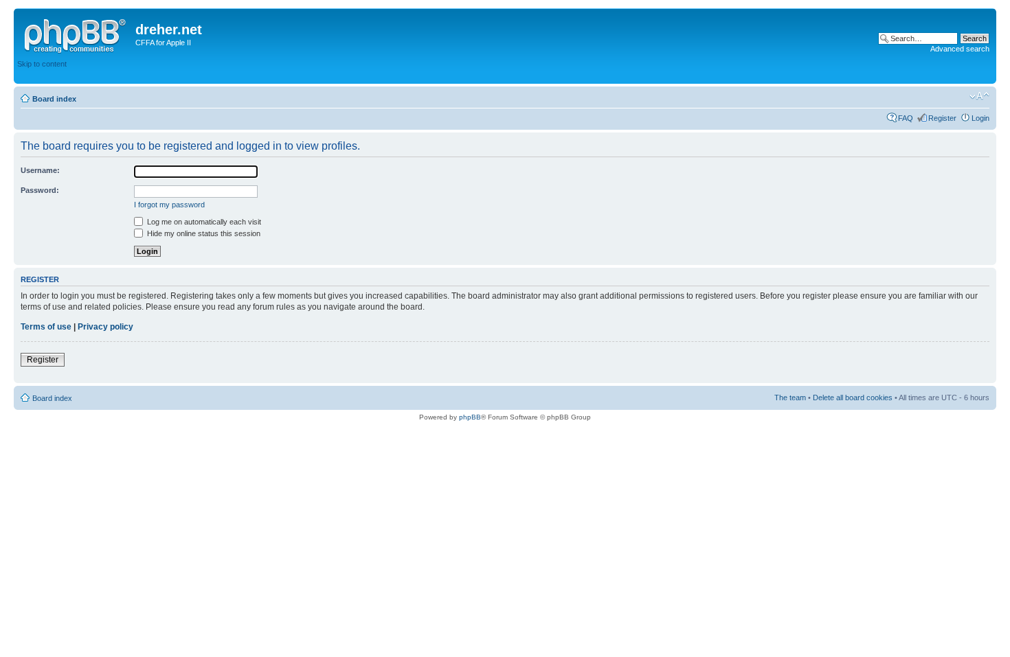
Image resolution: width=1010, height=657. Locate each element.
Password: (40, 190)
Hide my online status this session (202, 233)
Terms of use (46, 327)
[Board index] (76, 34)
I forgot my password (169, 204)
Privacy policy (105, 327)
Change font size (979, 96)
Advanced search (959, 49)
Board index (54, 99)
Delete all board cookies (853, 397)
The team (790, 397)
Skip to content (42, 64)
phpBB (470, 417)
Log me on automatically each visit (203, 222)
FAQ (905, 118)
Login (980, 118)
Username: (40, 170)
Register (942, 118)
